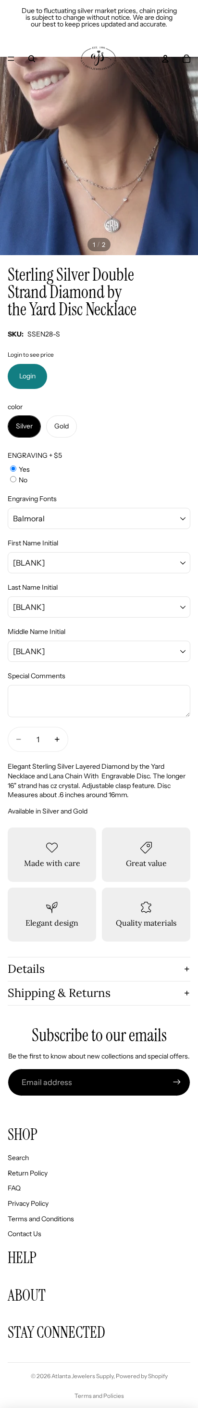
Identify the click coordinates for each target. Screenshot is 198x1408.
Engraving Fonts (32, 498)
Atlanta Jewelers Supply (82, 1376)
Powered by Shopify (142, 1376)
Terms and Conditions (41, 1218)
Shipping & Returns (59, 992)
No (23, 480)
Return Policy (28, 1173)
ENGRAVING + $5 (35, 455)
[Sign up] (177, 1082)
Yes (24, 469)
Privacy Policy (28, 1203)
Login (27, 376)
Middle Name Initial (36, 631)
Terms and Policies (99, 1395)
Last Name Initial (33, 587)
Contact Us (24, 1233)
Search (18, 1157)
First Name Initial (33, 543)
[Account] (165, 58)
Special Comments (36, 676)
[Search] (31, 58)
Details (26, 968)
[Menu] (11, 59)
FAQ (14, 1188)
